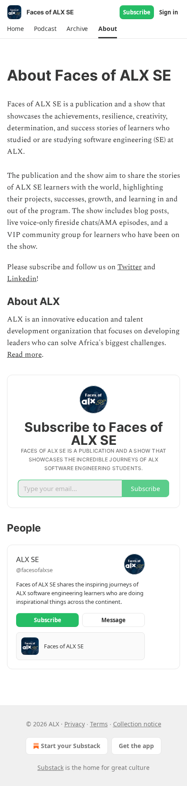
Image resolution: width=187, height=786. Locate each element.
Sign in (168, 12)
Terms (99, 724)
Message (113, 620)
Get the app (136, 746)
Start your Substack (70, 746)
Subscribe (136, 12)
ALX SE (27, 559)
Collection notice (137, 724)
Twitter (129, 267)
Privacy (74, 724)
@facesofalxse (34, 570)
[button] (15, 28)
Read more (24, 354)
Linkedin (22, 279)
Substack (50, 767)
